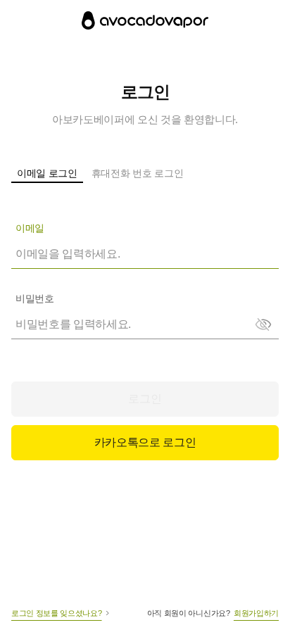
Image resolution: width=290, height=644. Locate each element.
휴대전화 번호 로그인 (137, 173)
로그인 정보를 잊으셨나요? (56, 613)
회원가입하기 (256, 613)
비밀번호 (34, 298)
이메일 (29, 228)
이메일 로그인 (47, 173)
